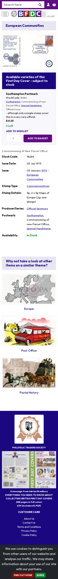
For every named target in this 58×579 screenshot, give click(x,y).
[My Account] (48, 4)
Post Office (29, 350)
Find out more (23, 575)
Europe (29, 309)
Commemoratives (38, 186)
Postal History (29, 392)
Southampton (13, 101)
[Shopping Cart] (54, 4)
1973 (44, 170)
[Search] (40, 5)
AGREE (40, 575)
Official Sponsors (37, 208)
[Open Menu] (5, 13)
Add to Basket (38, 138)
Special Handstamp (31, 105)
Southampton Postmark (22, 93)
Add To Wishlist (17, 131)
